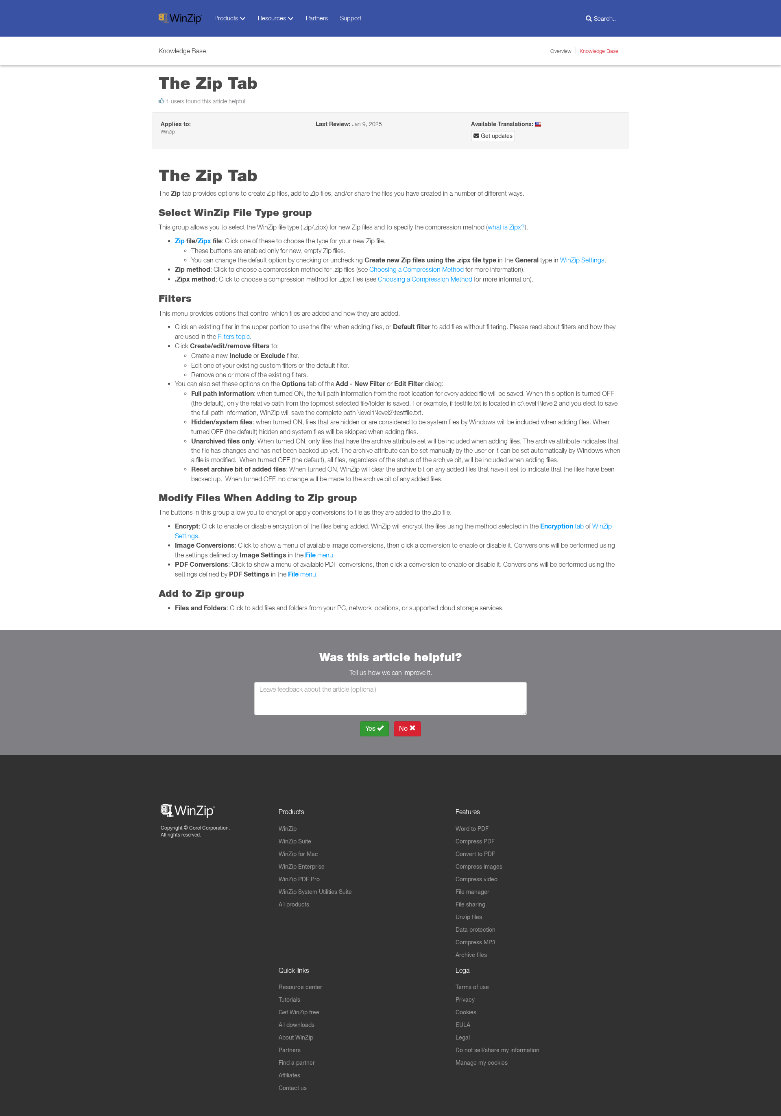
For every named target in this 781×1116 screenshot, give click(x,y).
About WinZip (296, 1037)
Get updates (496, 136)
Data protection (475, 929)
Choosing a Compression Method (416, 269)
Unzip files (469, 917)
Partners (317, 18)
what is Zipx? (506, 227)
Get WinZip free (299, 1012)
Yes (371, 728)
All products (294, 904)
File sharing (470, 904)
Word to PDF (472, 828)
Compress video (476, 879)
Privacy (465, 999)
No (404, 728)
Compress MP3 (475, 942)
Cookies (466, 1012)
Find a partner (297, 1062)
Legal (463, 1037)
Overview (561, 51)
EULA (463, 1025)
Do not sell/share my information (497, 1050)
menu (319, 555)
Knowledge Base (599, 51)
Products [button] (227, 18)
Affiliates (289, 1075)
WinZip (288, 828)
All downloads (296, 1025)
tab (562, 526)
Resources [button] (273, 18)
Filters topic (234, 336)
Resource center (300, 987)
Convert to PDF (475, 854)
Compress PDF (475, 841)
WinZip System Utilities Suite (315, 891)
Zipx (204, 241)
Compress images (479, 866)
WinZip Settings (582, 260)
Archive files (471, 955)
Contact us (293, 1088)
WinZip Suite (295, 841)
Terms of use (472, 987)
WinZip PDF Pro (299, 879)
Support (350, 18)
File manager (472, 891)
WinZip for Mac (298, 854)
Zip (180, 241)
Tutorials (289, 999)
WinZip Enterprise (302, 866)
